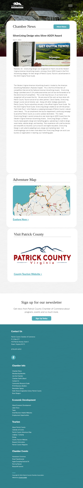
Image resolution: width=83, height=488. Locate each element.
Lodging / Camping (18, 435)
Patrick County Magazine (20, 445)
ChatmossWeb (23, 477)
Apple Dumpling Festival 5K (20, 461)
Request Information (18, 442)
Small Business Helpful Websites (22, 413)
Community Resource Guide (21, 383)
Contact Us (15, 381)
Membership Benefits (18, 373)
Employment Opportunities (20, 415)
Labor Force (15, 408)
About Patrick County (19, 427)
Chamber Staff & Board (19, 378)
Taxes (14, 410)
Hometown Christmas (19, 456)
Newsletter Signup (18, 388)
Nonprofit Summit (17, 466)
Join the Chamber (17, 376)
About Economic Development (21, 405)
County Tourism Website (19, 440)
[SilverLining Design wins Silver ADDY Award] (41, 54)
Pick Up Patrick (17, 464)
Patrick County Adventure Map (21, 432)
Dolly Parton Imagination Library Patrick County (27, 391)
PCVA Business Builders (19, 386)
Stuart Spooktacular (18, 459)
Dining (14, 437)
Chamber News (17, 371)
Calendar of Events (18, 430)
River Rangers (16, 393)
